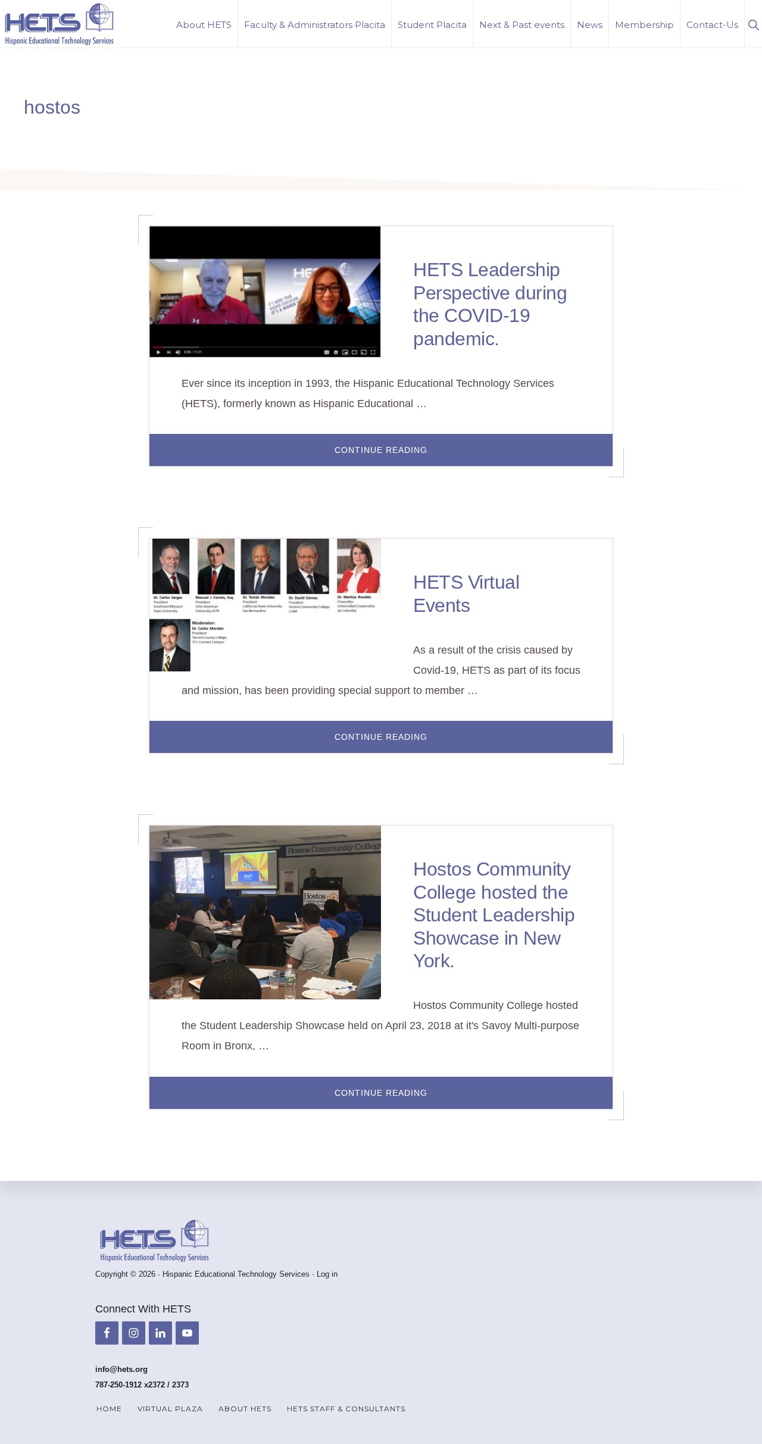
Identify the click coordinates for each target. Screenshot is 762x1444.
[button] (753, 23)
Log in (327, 1274)
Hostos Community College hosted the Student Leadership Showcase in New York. (493, 914)
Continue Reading (413, 455)
